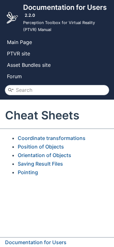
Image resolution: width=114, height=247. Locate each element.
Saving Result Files (40, 164)
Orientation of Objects (44, 155)
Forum (14, 76)
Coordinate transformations (52, 138)
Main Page (19, 42)
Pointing (28, 172)
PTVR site (18, 53)
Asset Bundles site (29, 65)
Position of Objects (41, 146)
